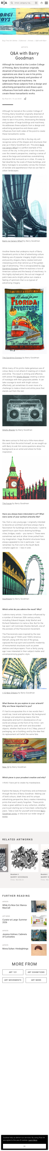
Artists (30, 41)
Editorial (22, 41)
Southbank (7, 599)
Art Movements (12, 980)
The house (7, 503)
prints (4, 816)
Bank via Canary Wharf (12, 241)
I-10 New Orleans (10, 693)
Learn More (32, 1140)
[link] (36, 3)
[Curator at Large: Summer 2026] (39, 921)
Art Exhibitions (36, 972)
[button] (46, 3)
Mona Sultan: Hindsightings (15, 948)
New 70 (5, 767)
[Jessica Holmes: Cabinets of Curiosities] (39, 935)
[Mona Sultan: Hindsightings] (39, 950)
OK (24, 1146)
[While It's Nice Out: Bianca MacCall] (39, 906)
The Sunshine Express (12, 358)
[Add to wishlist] (34, 868)
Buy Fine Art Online (9, 41)
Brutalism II (15, 874)
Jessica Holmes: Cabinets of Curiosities (14, 935)
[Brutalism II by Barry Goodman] (24, 858)
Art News (6, 916)
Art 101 (13, 972)
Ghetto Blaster (23, 377)
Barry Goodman (19, 877)
